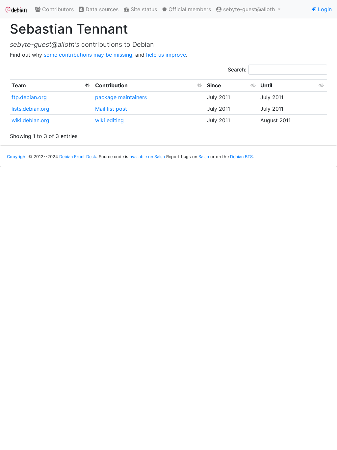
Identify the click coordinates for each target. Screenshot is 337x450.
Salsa (203, 156)
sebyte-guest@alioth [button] (248, 9)
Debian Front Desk (77, 156)
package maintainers (121, 97)
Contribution (111, 85)
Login (324, 9)
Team (19, 85)
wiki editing (109, 120)
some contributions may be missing (88, 54)
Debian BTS (241, 156)
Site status (143, 9)
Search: (237, 69)
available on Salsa (147, 156)
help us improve (166, 54)
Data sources (101, 9)
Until (266, 85)
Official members (189, 9)
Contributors (57, 9)
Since (214, 85)
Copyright (17, 156)
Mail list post (111, 108)
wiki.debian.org (30, 120)
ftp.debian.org (29, 97)
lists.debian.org (30, 108)
